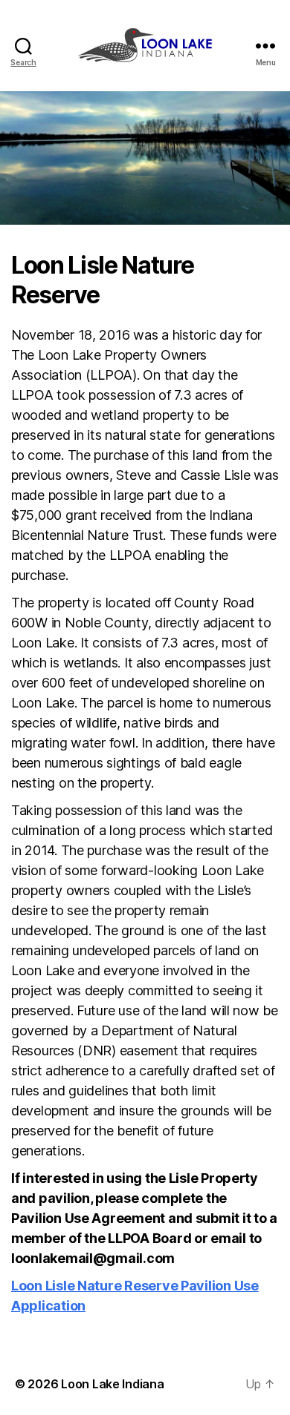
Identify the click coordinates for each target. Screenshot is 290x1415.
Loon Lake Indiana (112, 1383)
